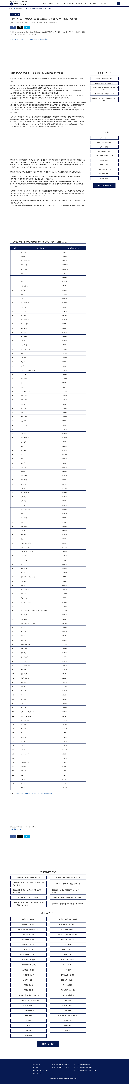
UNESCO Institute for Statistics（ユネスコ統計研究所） (29, 39)
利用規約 (36, 1067)
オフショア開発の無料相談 (83, 1067)
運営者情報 (36, 1064)
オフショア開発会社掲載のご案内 (85, 1070)
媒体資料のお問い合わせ (60, 1064)
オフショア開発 (90, 3)
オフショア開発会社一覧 (82, 1064)
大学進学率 (15, 14)
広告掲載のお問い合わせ (60, 1067)
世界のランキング (48, 3)
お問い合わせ (37, 1073)
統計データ (61, 3)
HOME (10, 8)
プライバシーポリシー (40, 1070)
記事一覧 (70, 3)
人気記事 (79, 3)
